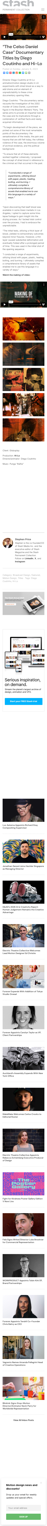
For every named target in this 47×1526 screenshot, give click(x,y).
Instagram (20, 561)
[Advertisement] (23, 504)
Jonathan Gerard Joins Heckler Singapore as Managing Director (23, 867)
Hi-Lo (17, 455)
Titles (20, 578)
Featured (35, 575)
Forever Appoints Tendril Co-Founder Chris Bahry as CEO (21, 1322)
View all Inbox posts (23, 1420)
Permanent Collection (16, 9)
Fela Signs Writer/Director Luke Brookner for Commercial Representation (23, 1241)
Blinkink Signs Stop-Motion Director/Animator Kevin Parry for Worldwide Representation (19, 1406)
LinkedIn (29, 558)
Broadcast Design (21, 575)
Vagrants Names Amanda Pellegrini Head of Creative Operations (23, 1363)
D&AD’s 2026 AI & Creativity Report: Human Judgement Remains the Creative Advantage (23, 910)
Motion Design (10, 578)
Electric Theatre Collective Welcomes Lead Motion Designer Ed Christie (21, 952)
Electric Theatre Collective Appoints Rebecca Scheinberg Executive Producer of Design (23, 1158)
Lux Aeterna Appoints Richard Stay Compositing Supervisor (20, 826)
